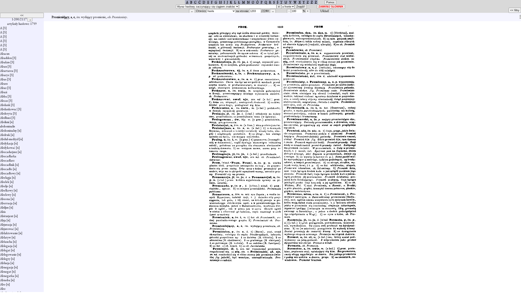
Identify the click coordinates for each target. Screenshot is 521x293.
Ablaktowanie (9, 233)
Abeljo (4, 186)
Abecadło (6, 169)
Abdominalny (8, 130)
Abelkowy (6, 190)
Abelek (4, 182)
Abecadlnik (7, 165)
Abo (2, 284)
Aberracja (6, 203)
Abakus (5, 62)
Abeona (5, 199)
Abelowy (5, 194)
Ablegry (5, 259)
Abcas (4, 100)
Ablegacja (6, 246)
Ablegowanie (8, 254)
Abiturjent (6, 216)
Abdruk (5, 135)
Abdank (5, 105)
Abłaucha (6, 241)
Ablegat (5, 250)
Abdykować (7, 147)
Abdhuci (5, 118)
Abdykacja (6, 143)
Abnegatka (7, 276)
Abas (3, 79)
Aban (3, 66)
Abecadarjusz (8, 152)
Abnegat (5, 271)
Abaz (3, 88)
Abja (3, 220)
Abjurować (7, 229)
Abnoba (5, 280)
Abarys (4, 75)
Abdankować (8, 109)
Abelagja (5, 177)
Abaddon (6, 58)
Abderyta (6, 113)
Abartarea (6, 71)
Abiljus (4, 207)
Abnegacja (6, 267)
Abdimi (4, 122)
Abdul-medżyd (9, 139)
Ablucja (5, 263)
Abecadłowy (8, 173)
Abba (3, 96)
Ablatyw (5, 237)
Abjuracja (6, 224)
